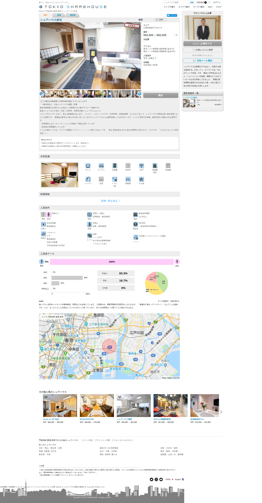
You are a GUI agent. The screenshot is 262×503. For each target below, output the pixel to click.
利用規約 (12, 487)
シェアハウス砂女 (190, 98)
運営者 (72, 15)
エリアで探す (184, 7)
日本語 (168, 479)
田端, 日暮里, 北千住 (47, 451)
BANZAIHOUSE (87, 419)
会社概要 (3, 487)
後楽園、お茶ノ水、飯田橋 (171, 454)
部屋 (59, 15)
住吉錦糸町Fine (197, 419)
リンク (38, 487)
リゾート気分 (87, 440)
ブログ (218, 7)
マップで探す (169, 7)
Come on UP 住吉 (51, 419)
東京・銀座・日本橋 (169, 451)
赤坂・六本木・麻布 (169, 448)
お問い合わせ (56, 487)
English (178, 479)
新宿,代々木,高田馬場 (109, 448)
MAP (161, 20)
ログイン (217, 2)
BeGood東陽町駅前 (162, 419)
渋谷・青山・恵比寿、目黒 (50, 448)
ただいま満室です (202, 43)
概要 (45, 15)
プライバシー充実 (102, 440)
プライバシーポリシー (25, 487)
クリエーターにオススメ (122, 440)
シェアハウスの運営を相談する (74, 487)
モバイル (46, 487)
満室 (160, 95)
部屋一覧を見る (109, 201)
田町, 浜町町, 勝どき (108, 454)
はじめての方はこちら (96, 487)
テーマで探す (199, 7)
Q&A (210, 7)
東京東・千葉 (44, 454)
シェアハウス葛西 (124, 419)
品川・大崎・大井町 (108, 451)
